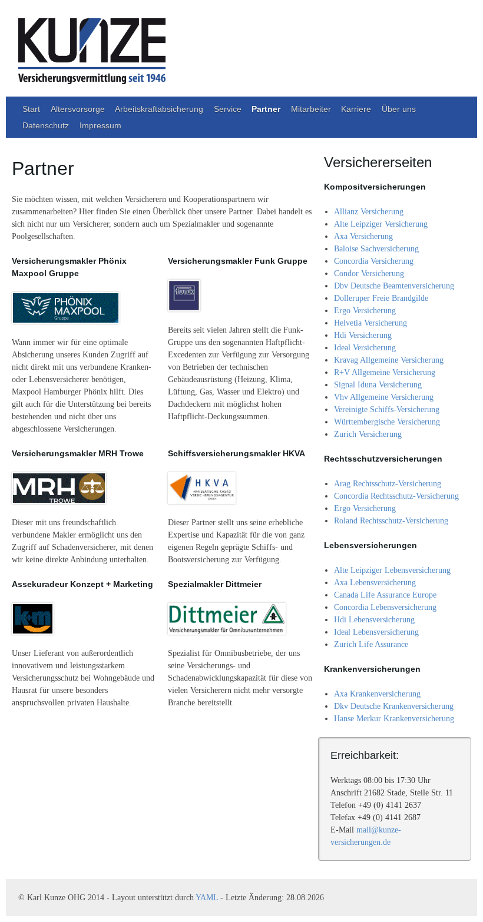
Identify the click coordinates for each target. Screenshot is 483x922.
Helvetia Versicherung (370, 323)
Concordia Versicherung (373, 261)
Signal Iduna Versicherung (378, 384)
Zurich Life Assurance (371, 644)
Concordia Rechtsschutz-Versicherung (396, 496)
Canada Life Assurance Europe (385, 595)
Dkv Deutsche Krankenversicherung (394, 706)
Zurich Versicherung (368, 434)
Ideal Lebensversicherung (376, 632)
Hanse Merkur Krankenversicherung (394, 718)
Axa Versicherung (363, 236)
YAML (207, 897)
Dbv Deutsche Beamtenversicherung (394, 285)
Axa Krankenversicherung (377, 693)
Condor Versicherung (369, 273)
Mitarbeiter (311, 109)
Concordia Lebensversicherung (385, 607)
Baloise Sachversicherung (376, 248)
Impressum (100, 125)
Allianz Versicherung (368, 211)
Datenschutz (45, 125)
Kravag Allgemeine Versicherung (389, 360)
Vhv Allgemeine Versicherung (384, 397)
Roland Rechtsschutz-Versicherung (391, 520)
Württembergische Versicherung (387, 421)
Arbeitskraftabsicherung (159, 109)
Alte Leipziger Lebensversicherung (392, 570)
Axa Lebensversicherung (375, 582)
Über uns (399, 109)
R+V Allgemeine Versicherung (384, 372)
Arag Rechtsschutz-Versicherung (387, 483)
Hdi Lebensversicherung (374, 619)
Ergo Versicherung (365, 310)
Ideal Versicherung (365, 347)
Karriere (356, 109)
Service (228, 109)
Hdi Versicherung (363, 335)
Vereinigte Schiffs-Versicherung (386, 409)
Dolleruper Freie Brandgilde (381, 298)
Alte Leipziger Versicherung (381, 224)
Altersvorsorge (78, 109)
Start (31, 109)
